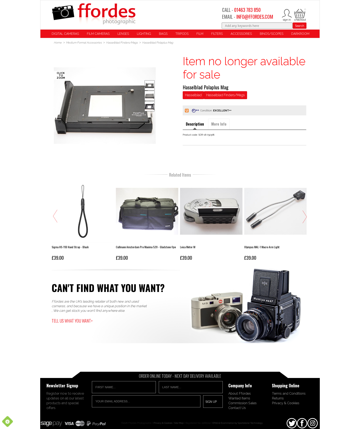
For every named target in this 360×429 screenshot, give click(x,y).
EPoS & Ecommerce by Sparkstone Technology (237, 423)
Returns (278, 398)
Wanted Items (239, 398)
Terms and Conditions (289, 393)
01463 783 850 (247, 9)
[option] (105, 106)
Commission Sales (242, 403)
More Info (218, 124)
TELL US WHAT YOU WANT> (72, 321)
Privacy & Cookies (285, 403)
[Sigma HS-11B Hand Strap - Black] (83, 221)
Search (299, 25)
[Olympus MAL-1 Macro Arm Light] (275, 221)
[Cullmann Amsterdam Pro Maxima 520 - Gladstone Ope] (147, 221)
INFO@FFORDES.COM (254, 16)
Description (195, 124)
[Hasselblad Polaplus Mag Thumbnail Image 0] (105, 106)
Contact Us (237, 408)
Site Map (179, 423)
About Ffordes (239, 393)
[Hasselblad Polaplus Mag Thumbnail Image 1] (150, 96)
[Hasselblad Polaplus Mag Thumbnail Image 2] (150, 106)
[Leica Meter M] (211, 221)
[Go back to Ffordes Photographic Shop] (93, 14)
